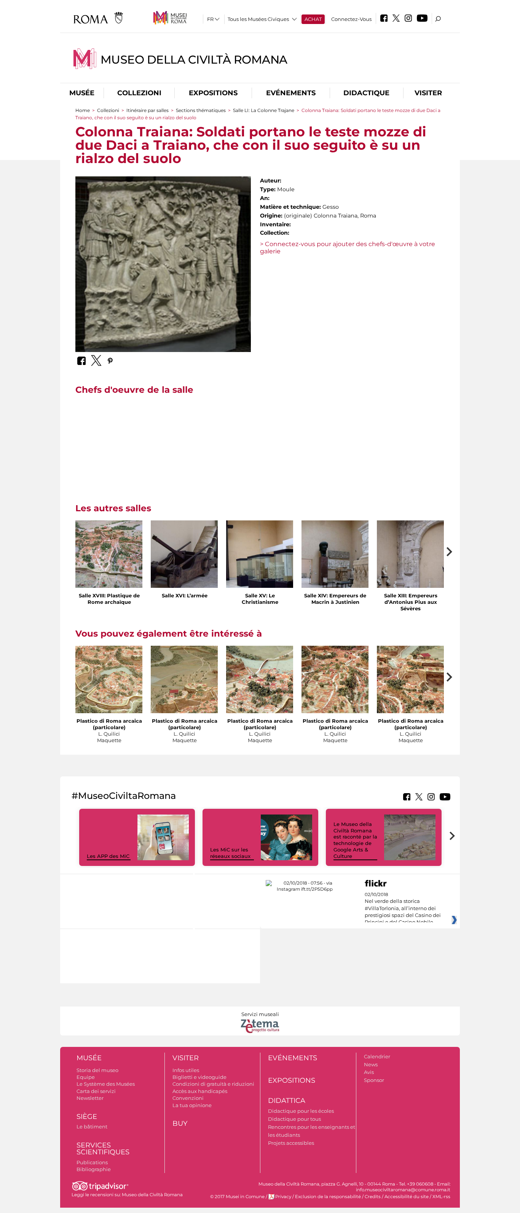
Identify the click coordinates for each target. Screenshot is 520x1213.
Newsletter (90, 1098)
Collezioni (139, 93)
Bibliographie (94, 1169)
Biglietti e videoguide (199, 1077)
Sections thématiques (201, 110)
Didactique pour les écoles (301, 1111)
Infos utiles (185, 1070)
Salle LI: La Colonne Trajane (263, 110)
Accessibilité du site (406, 1196)
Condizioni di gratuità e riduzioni (213, 1084)
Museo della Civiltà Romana (193, 60)
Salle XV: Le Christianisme (260, 598)
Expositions (213, 93)
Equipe (86, 1077)
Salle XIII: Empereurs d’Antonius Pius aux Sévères (410, 601)
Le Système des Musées (106, 1084)
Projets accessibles (291, 1143)
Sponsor (374, 1080)
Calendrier (377, 1056)
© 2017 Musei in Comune (237, 1196)
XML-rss (441, 1196)
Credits (373, 1196)
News (371, 1064)
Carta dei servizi (96, 1091)
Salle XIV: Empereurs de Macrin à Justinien (335, 598)
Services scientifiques (103, 1149)
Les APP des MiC (108, 856)
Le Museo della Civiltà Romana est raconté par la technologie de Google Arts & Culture (355, 840)
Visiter (428, 93)
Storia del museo (97, 1070)
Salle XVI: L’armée (184, 595)
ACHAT (313, 19)
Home (82, 110)
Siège (87, 1116)
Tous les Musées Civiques (258, 19)
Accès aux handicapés (199, 1091)
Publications (92, 1162)
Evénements (291, 93)
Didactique (366, 93)
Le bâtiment (92, 1126)
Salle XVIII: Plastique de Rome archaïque (109, 598)
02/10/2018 (403, 908)
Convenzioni (188, 1098)
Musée (81, 93)
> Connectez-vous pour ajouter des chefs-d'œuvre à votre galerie (347, 247)
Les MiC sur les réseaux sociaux (230, 853)
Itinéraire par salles (148, 110)
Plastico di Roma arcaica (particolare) (109, 724)
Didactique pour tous (294, 1119)
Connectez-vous (351, 19)
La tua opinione (192, 1105)
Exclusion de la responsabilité (328, 1196)
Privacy (283, 1196)
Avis (369, 1072)
